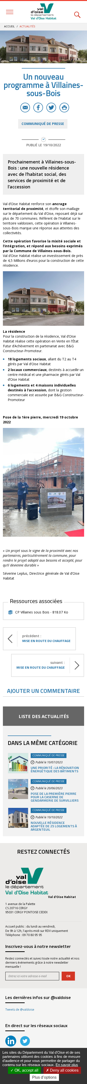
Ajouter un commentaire (43, 690)
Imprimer (64, 107)
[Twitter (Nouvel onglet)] (25, 1045)
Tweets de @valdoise (19, 1009)
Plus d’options (44, 1077)
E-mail (25, 107)
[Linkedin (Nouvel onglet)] (10, 1045)
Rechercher (77, 12)
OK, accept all (26, 1070)
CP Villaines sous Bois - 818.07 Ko (41, 612)
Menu (9, 12)
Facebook (38, 107)
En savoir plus (67, 1065)
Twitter (51, 107)
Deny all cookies (64, 1070)
